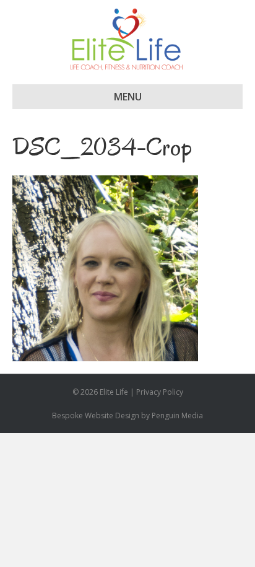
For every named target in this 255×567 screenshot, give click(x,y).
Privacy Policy (159, 392)
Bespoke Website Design (95, 415)
